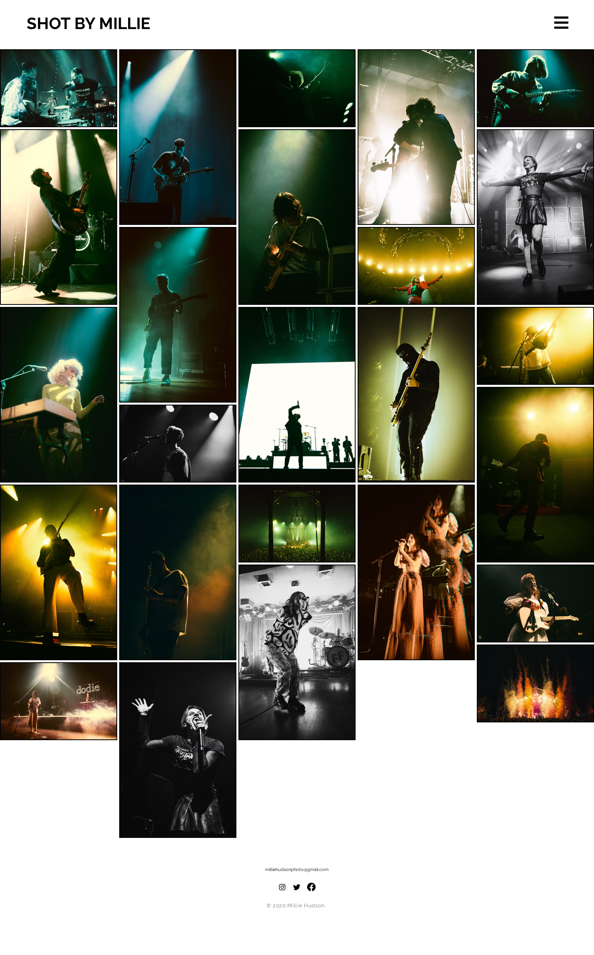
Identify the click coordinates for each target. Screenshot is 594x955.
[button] (561, 22)
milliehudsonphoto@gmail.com (297, 869)
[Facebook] (311, 887)
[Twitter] (297, 887)
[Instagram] (282, 887)
